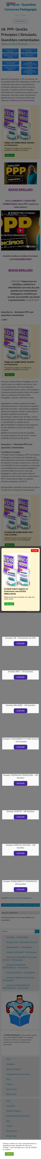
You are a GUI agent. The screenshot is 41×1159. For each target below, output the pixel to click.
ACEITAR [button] (9, 1154)
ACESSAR (20, 643)
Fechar (35, 550)
